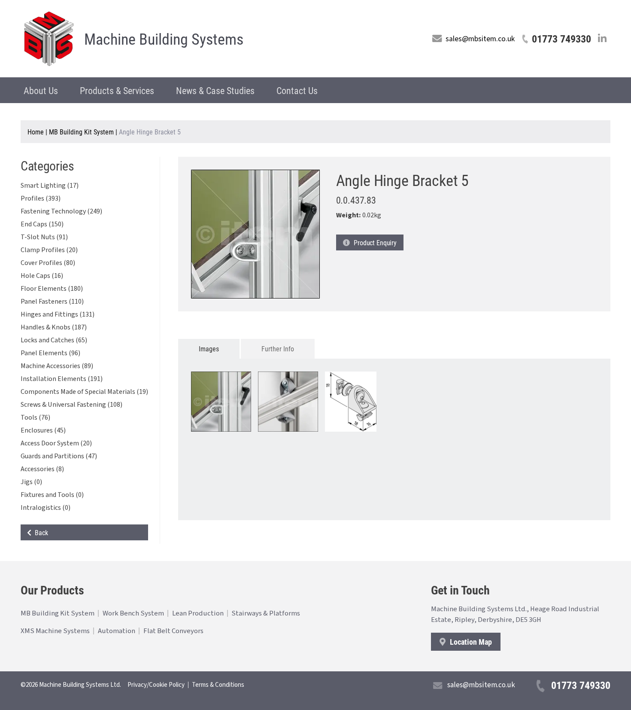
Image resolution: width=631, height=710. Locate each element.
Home (35, 131)
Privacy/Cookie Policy (156, 685)
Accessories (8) (42, 469)
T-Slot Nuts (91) (44, 237)
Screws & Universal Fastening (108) (71, 404)
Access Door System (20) (56, 443)
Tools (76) (35, 417)
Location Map (470, 642)
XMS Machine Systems (55, 631)
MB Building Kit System (81, 131)
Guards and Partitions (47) (59, 456)
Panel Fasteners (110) (52, 301)
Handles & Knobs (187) (54, 327)
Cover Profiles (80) (48, 263)
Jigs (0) (31, 482)
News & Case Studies (215, 90)
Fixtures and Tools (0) (52, 495)
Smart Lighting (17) (50, 185)
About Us (41, 90)
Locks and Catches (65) (54, 340)
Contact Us (297, 90)
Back (39, 532)
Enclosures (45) (43, 430)
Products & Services (117, 90)
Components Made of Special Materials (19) (84, 391)
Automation (116, 631)
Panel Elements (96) (50, 353)
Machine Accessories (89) (57, 366)
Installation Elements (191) (62, 379)
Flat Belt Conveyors (173, 631)
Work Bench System (133, 613)
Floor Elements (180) (52, 288)
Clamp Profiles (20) (49, 250)
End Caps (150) (42, 224)
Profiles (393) (41, 198)
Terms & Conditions (218, 685)
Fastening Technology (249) (61, 211)
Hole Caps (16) (42, 275)
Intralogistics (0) (45, 507)
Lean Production (198, 613)
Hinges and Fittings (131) (57, 314)
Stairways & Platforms (265, 613)
